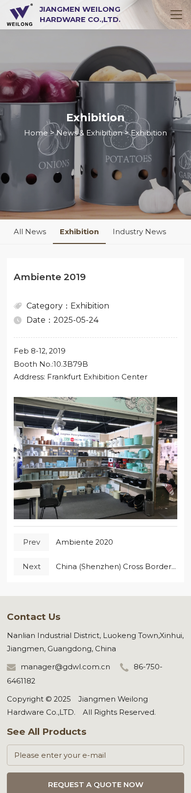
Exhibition (149, 133)
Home (36, 133)
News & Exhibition (89, 133)
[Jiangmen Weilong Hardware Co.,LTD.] (20, 14)
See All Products (46, 731)
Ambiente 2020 (84, 542)
